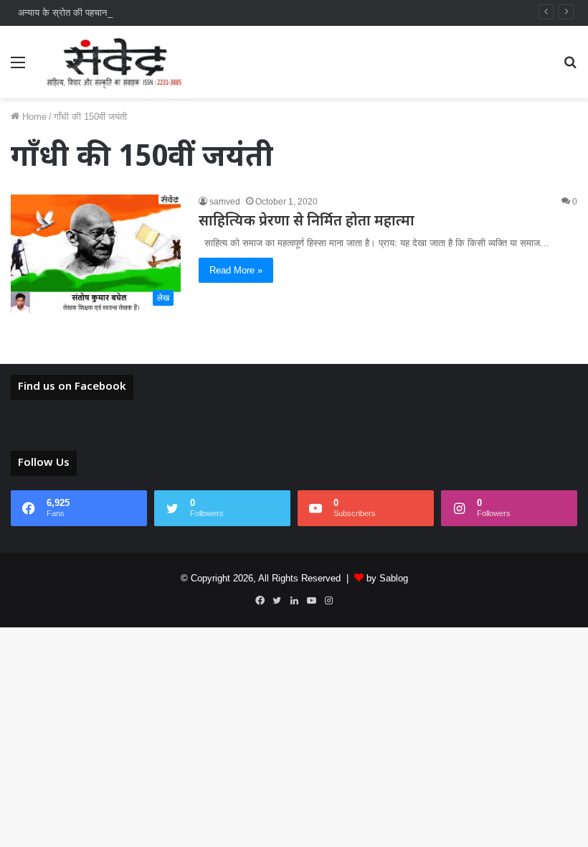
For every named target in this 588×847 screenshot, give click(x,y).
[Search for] (570, 68)
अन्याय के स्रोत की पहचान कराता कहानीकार (93, 12)
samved (224, 202)
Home (33, 116)
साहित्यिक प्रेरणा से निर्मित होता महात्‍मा (306, 221)
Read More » (235, 270)
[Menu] (18, 68)
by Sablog (387, 578)
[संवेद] (115, 62)
